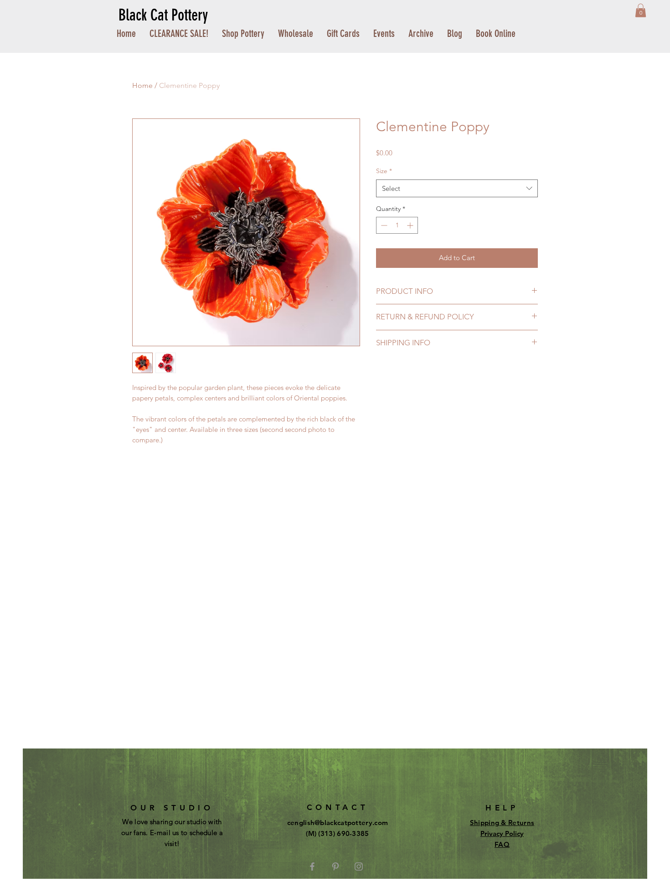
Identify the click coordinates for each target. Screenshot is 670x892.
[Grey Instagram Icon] (358, 866)
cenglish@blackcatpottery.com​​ (337, 822)
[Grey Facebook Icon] (312, 866)
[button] (640, 10)
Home (142, 85)
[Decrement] (383, 225)
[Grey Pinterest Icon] (335, 866)
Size (384, 171)
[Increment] (411, 225)
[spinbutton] (397, 225)
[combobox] (457, 188)
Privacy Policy (502, 833)
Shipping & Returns (502, 822)
